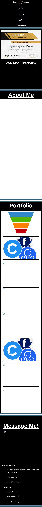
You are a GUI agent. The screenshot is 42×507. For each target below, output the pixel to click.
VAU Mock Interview (21, 63)
